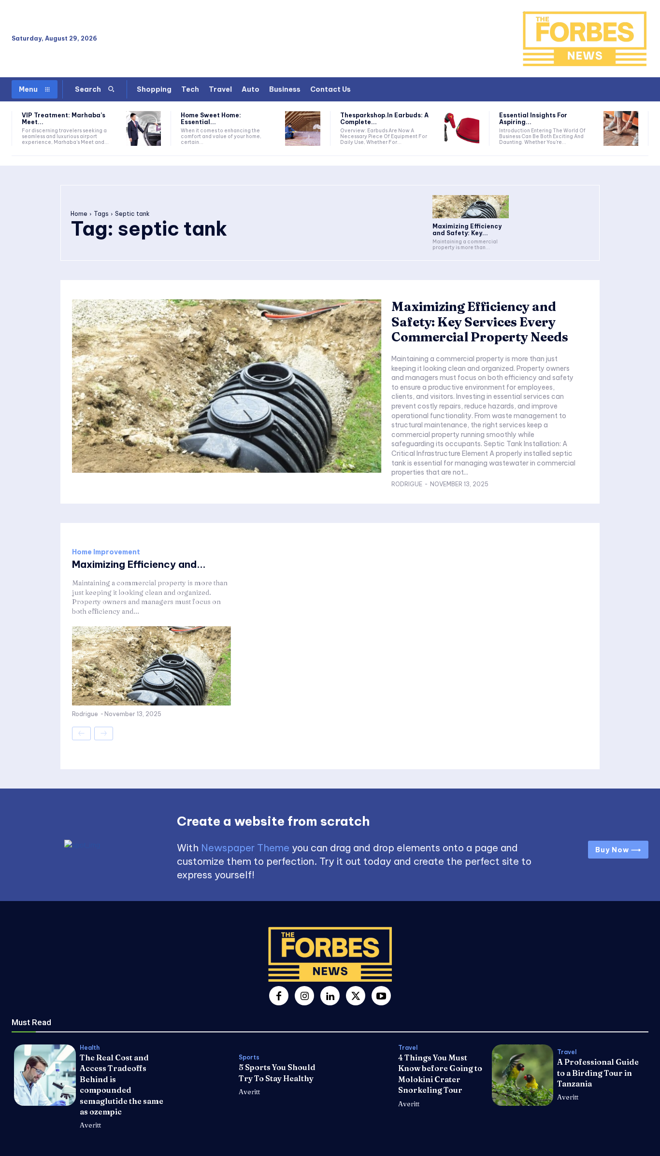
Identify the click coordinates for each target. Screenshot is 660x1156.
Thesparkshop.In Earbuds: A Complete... (384, 119)
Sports (249, 1057)
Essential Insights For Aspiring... (533, 119)
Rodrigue (406, 484)
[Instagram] (304, 995)
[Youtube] (381, 995)
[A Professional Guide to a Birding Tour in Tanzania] (523, 1075)
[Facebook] (278, 995)
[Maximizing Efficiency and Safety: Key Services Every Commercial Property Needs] (470, 206)
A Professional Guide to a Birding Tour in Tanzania (598, 1072)
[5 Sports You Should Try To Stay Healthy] (204, 1075)
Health (90, 1047)
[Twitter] (355, 995)
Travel (407, 1047)
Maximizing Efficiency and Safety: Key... (467, 230)
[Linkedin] (330, 995)
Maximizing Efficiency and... (139, 564)
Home (79, 213)
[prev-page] (81, 733)
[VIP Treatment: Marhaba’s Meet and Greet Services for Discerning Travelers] (143, 128)
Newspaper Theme (245, 848)
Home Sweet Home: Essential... (211, 119)
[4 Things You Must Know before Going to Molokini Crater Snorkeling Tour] (363, 1075)
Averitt (90, 1125)
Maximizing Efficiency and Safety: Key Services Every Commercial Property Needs (479, 321)
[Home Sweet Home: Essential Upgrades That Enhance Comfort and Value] (302, 128)
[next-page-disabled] (103, 733)
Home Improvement (106, 552)
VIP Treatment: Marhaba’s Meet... (63, 119)
